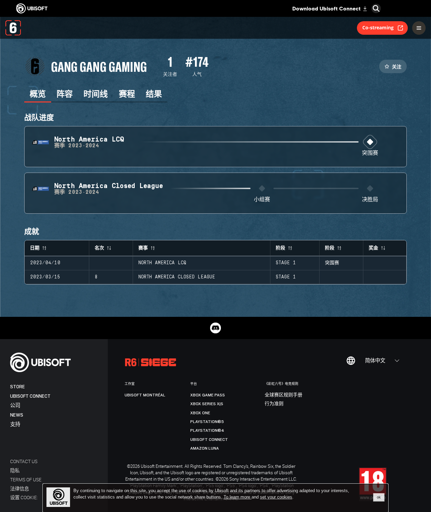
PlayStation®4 (207, 430)
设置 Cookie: (24, 497)
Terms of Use (25, 479)
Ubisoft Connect (30, 396)
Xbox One (200, 413)
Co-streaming (378, 27)
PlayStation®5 (207, 421)
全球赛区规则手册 (283, 395)
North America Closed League (176, 277)
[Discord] (215, 328)
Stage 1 (286, 263)
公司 (15, 405)
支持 (15, 424)
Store (17, 386)
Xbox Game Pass (207, 395)
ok (379, 497)
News (16, 415)
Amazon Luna (204, 448)
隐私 (15, 470)
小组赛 (262, 200)
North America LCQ (162, 263)
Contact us (23, 461)
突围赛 (370, 153)
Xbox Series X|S (206, 403)
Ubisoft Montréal (145, 395)
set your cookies (276, 497)
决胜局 (370, 200)
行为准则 (274, 403)
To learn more (238, 497)
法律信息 (19, 488)
